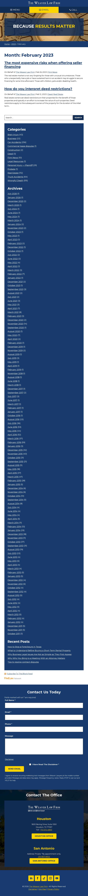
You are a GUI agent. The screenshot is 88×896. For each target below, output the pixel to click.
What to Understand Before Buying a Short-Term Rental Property (39, 651)
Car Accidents (14, 142)
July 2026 (12, 194)
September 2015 (15, 462)
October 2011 (14, 634)
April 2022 (12, 266)
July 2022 (12, 255)
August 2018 (13, 377)
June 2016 (12, 427)
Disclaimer (9, 759)
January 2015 (14, 484)
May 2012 (12, 607)
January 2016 (14, 446)
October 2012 (14, 588)
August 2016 (13, 419)
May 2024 (12, 217)
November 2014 (15, 492)
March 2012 (13, 614)
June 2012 (12, 603)
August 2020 (14, 331)
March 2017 (13, 404)
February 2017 (14, 408)
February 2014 (14, 527)
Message (9, 736)
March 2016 (13, 439)
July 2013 (12, 553)
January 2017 (14, 412)
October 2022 (14, 251)
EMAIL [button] (45, 9)
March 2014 (13, 523)
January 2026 (14, 198)
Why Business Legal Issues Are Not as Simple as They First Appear (40, 654)
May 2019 (12, 362)
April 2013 (12, 565)
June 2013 (12, 557)
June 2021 (12, 301)
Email (8, 712)
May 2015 (12, 469)
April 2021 (12, 308)
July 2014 (12, 507)
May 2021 (12, 305)
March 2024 (13, 220)
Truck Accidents (15, 177)
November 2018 (15, 373)
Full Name (10, 700)
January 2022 (14, 278)
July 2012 (12, 599)
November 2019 (15, 350)
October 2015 (14, 458)
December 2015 (15, 450)
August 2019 (13, 354)
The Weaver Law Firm (25, 72)
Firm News (52, 72)
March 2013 (13, 569)
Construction (14, 150)
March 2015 (13, 477)
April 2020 (13, 339)
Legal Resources (15, 161)
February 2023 (15, 243)
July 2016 (12, 423)
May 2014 (12, 515)
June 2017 (12, 400)
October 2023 (14, 232)
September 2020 (16, 328)
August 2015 (13, 465)
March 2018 (13, 385)
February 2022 (15, 274)
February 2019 (14, 370)
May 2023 (12, 236)
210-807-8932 (44, 857)
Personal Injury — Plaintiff (20, 165)
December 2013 (15, 534)
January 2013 (14, 576)
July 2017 (12, 396)
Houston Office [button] (44, 836)
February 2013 (14, 572)
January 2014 (14, 530)
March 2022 (13, 270)
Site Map (42, 889)
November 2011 (15, 630)
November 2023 (15, 228)
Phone (8, 724)
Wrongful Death (15, 181)
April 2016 (12, 435)
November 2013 (15, 538)
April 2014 (12, 519)
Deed (50, 94)
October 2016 (14, 416)
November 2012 (15, 584)
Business (12, 138)
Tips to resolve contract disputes (23, 662)
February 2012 (14, 618)
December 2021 (15, 282)
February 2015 (14, 481)
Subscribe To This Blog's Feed (20, 674)
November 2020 (15, 324)
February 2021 (14, 316)
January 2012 (14, 622)
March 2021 (13, 312)
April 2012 (12, 611)
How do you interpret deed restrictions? (38, 89)
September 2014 (15, 500)
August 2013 (13, 549)
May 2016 (12, 431)
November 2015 (15, 454)
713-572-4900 (46, 830)
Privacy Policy (53, 889)
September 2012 (15, 592)
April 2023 (12, 240)
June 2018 (12, 381)
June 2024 (13, 213)
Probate (11, 169)
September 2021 (15, 289)
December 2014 (15, 488)
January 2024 (14, 224)
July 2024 (12, 209)
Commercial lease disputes (21, 146)
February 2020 (15, 343)
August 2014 (14, 504)
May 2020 (12, 335)
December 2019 (15, 347)
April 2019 (12, 366)
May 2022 (12, 263)
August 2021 (13, 293)
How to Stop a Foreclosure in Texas (24, 647)
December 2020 (15, 320)
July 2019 (12, 358)
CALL (74, 10)
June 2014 (12, 511)
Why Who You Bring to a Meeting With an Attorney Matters (36, 658)
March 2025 (13, 205)
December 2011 (15, 626)
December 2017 (15, 389)
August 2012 (13, 595)
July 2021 (12, 297)
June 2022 (13, 259)
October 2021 (14, 285)
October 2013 (14, 542)
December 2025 (15, 201)
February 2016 (14, 442)
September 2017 (15, 393)
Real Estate (58, 94)
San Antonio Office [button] (44, 861)
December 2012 (15, 580)
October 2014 (14, 496)
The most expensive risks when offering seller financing (43, 65)
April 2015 (12, 473)
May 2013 (12, 561)
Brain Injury (13, 135)
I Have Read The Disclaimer (45, 764)
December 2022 (15, 247)
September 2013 (15, 546)
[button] (15, 9)
